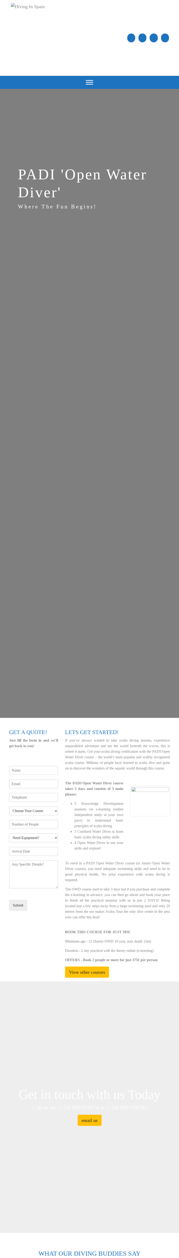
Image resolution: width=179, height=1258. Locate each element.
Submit (18, 905)
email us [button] (90, 1120)
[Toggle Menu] (89, 82)
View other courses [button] (87, 972)
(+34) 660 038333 (126, 1107)
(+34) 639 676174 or (82, 1107)
